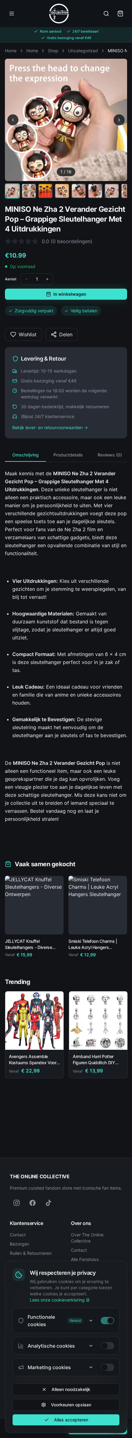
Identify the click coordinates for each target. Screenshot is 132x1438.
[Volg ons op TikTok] (48, 1203)
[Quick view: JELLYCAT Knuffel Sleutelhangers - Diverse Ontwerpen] (14, 925)
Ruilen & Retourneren (31, 1253)
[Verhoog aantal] (47, 279)
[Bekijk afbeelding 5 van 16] (78, 191)
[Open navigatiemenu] (11, 13)
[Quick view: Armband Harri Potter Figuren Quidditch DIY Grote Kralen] (118, 1040)
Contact (18, 1234)
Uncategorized (83, 50)
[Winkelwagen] (120, 13)
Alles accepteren (71, 1419)
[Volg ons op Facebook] (32, 1203)
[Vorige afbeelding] (12, 119)
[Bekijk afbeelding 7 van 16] (111, 191)
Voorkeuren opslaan (71, 1404)
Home (11, 50)
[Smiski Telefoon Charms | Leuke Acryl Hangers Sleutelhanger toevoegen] (118, 925)
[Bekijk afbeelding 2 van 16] (28, 191)
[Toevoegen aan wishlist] (56, 883)
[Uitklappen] (91, 1320)
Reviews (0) (110, 454)
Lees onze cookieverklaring (57, 1299)
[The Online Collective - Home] (59, 13)
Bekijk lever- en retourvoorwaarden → (50, 427)
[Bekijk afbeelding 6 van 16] (95, 191)
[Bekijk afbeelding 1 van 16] (12, 191)
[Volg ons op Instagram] (16, 1203)
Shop (53, 50)
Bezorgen (19, 1243)
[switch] (107, 1320)
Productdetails (68, 454)
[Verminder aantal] (26, 279)
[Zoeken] (106, 13)
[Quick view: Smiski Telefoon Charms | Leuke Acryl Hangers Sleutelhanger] (77, 925)
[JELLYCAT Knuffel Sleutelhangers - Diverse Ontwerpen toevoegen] (54, 925)
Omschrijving (25, 454)
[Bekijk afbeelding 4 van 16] (62, 191)
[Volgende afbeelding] (119, 119)
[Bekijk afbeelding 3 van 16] (45, 191)
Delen (65, 334)
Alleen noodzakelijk (71, 1389)
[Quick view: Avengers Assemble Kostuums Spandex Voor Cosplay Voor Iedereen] (54, 1040)
